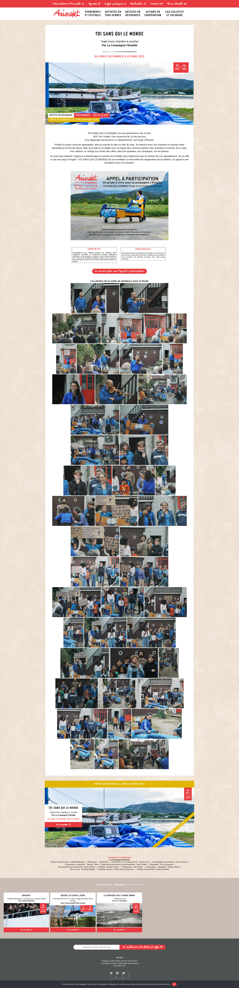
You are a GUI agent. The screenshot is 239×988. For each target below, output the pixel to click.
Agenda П (94, 4)
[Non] (236, 984)
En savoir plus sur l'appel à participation (119, 271)
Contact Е (156, 4)
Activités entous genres (113, 13)
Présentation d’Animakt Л (68, 4)
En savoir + (63, 824)
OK (174, 984)
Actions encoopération (153, 13)
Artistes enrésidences (133, 13)
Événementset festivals (93, 13)
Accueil (68, 9)
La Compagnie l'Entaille (120, 860)
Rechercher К (138, 4)
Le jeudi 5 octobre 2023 (85, 120)
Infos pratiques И (115, 4)
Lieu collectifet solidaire (174, 13)
